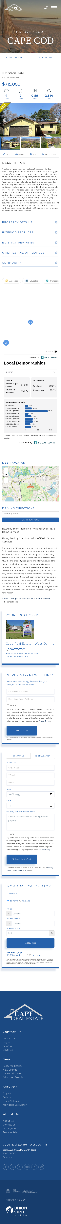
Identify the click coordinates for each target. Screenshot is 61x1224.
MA (20, 598)
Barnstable (28, 598)
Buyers (7, 1093)
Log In (6, 1042)
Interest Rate (13, 928)
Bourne (38, 598)
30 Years (14, 901)
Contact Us (45, 57)
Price (9, 909)
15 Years (26, 901)
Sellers (6, 1097)
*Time (9, 800)
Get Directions (30, 520)
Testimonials (10, 1132)
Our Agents (22, 656)
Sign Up (7, 1046)
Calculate (30, 942)
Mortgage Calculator (15, 1105)
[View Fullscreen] (6, 480)
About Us (8, 1121)
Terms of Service (21, 870)
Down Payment (14, 919)
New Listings (10, 1069)
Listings (13, 598)
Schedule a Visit (42, 756)
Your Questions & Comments (21, 812)
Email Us (7, 1050)
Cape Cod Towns (12, 1073)
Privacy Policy (44, 721)
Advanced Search (16, 57)
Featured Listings (12, 1066)
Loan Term (12, 893)
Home (5, 598)
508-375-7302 (46, 8)
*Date (9, 789)
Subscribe (22, 730)
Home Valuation (12, 1101)
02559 (47, 598)
